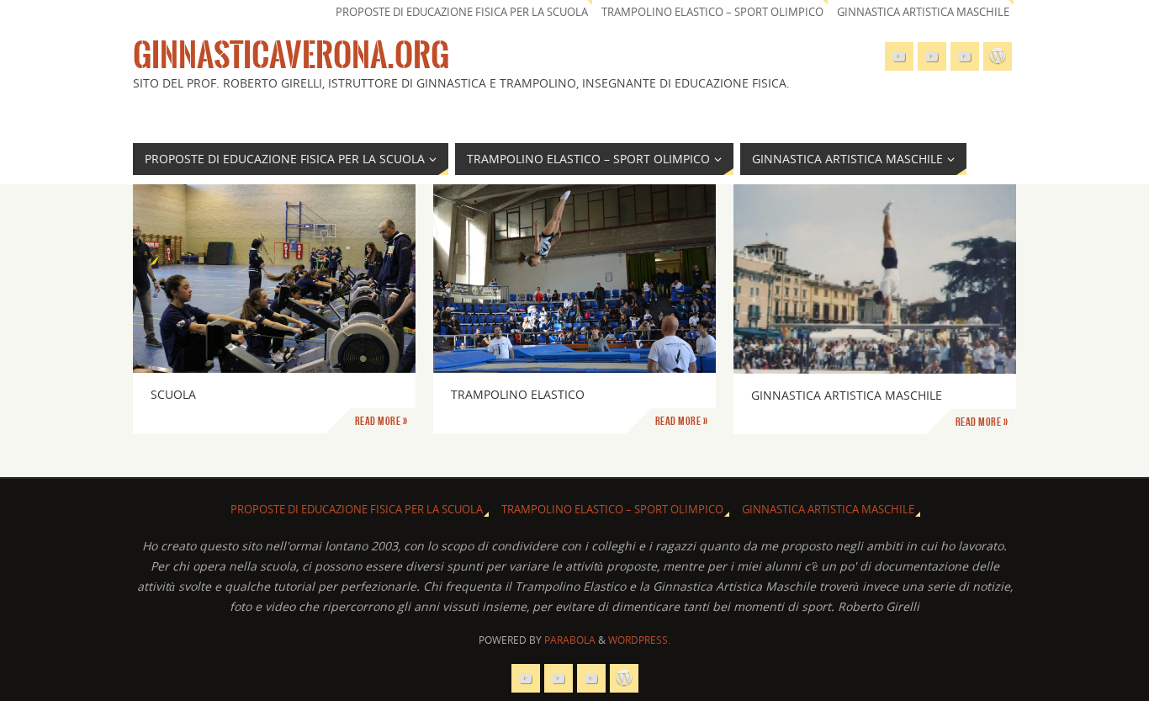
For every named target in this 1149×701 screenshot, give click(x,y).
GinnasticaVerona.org (291, 55)
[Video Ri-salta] (964, 56)
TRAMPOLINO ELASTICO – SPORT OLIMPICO (712, 12)
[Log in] (997, 56)
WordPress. (639, 640)
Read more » (381, 421)
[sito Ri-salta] (932, 56)
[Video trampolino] (899, 56)
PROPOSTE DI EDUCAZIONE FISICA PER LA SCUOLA (462, 12)
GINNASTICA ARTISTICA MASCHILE (923, 12)
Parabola (570, 640)
